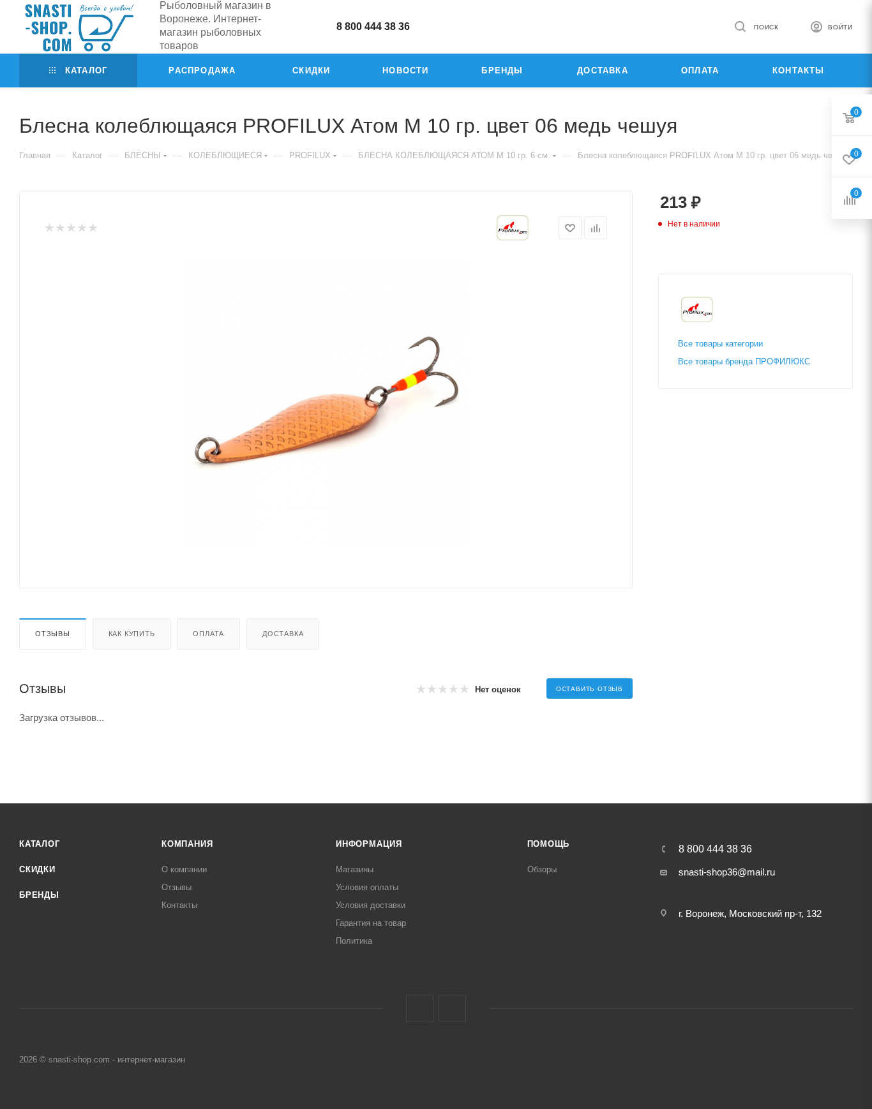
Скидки (37, 869)
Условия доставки (370, 905)
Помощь (548, 844)
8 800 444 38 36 (373, 26)
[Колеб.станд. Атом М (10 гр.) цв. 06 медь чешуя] (326, 403)
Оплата (208, 633)
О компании (184, 869)
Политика (354, 941)
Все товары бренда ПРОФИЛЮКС (744, 361)
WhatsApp (452, 1008)
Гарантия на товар (371, 923)
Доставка (282, 633)
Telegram (419, 1008)
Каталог (39, 844)
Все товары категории (720, 343)
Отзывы (52, 633)
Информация (369, 844)
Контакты (179, 905)
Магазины (354, 869)
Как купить (132, 633)
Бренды (39, 895)
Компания (187, 844)
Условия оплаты (367, 887)
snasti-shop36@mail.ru (727, 872)
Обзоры (542, 869)
